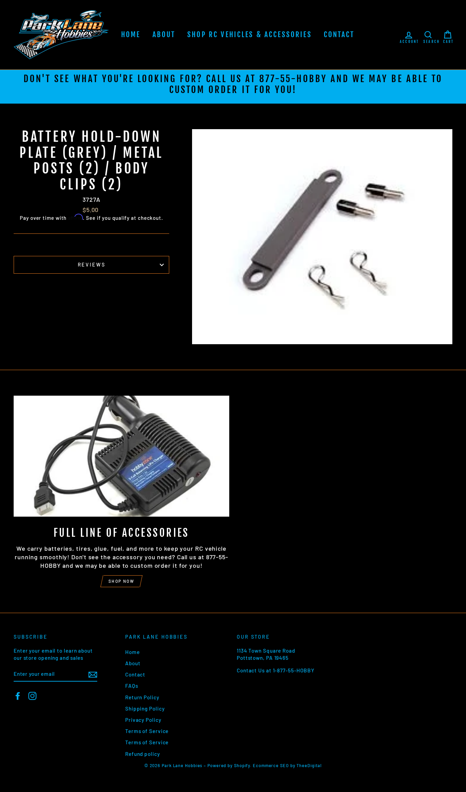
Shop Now (121, 581)
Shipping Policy (145, 708)
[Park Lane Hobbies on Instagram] (32, 696)
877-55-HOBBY (293, 79)
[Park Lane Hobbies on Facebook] (18, 696)
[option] (233, 86)
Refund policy (142, 754)
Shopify (242, 765)
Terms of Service (147, 731)
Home (131, 34)
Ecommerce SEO (271, 765)
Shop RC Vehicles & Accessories (249, 34)
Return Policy (142, 697)
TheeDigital (309, 765)
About (164, 34)
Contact (339, 34)
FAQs (131, 686)
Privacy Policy (143, 720)
